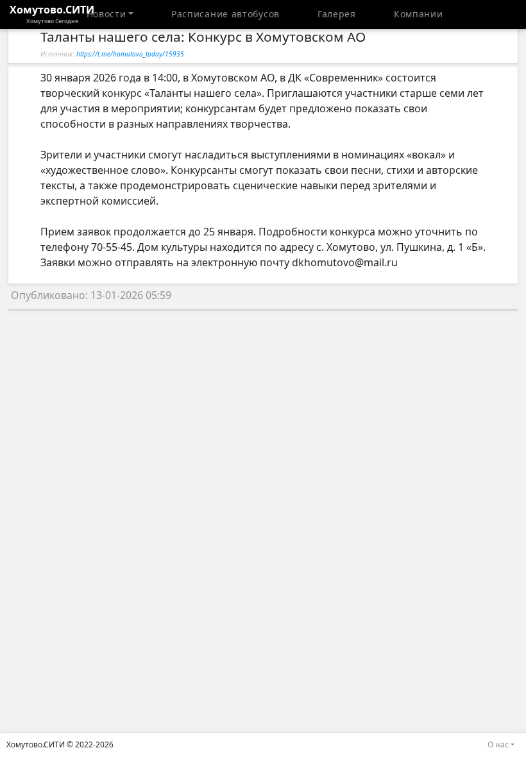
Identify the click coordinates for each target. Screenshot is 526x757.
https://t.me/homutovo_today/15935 (130, 53)
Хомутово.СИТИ (52, 13)
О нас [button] (498, 744)
